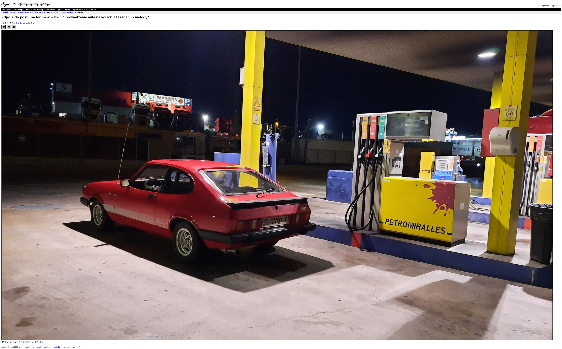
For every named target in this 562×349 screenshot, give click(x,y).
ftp (87, 9)
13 (30, 22)
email (93, 9)
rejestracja (556, 5)
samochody (38, 9)
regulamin (48, 347)
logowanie (546, 5)
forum (68, 9)
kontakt (39, 347)
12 (27, 22)
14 (33, 22)
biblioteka (50, 9)
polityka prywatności (62, 347)
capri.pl (5, 12)
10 (21, 22)
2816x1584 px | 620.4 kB (31, 342)
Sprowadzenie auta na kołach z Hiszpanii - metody (53, 12)
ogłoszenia (78, 9)
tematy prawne (23, 12)
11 (24, 22)
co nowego (19, 9)
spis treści (6, 9)
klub (28, 9)
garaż (60, 9)
